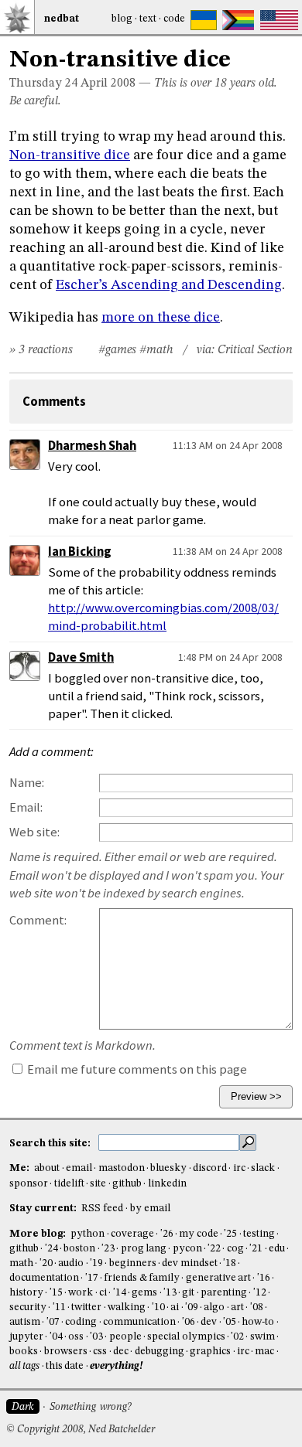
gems (144, 1293)
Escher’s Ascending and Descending (169, 285)
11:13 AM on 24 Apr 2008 (228, 445)
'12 (259, 1293)
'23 (108, 1249)
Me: (20, 1168)
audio (71, 1263)
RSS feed (102, 1209)
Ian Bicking (80, 551)
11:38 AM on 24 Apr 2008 (228, 551)
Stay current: (44, 1209)
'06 (188, 1322)
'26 (166, 1234)
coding (81, 1322)
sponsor (28, 1184)
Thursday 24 (43, 83)
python (87, 1234)
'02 (237, 1337)
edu (277, 1249)
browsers (66, 1352)
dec (121, 1352)
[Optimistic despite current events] (279, 20)
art (237, 1307)
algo (214, 1307)
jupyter (26, 1337)
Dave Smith (81, 657)
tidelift (69, 1184)
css (100, 1352)
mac (264, 1352)
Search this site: (51, 1143)
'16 (263, 1278)
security (27, 1307)
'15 (56, 1293)
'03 (96, 1337)
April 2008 (108, 83)
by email (150, 1209)
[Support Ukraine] (203, 20)
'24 (51, 1249)
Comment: (38, 920)
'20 (46, 1263)
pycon (187, 1249)
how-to (258, 1322)
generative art (218, 1278)
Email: (26, 807)
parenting (224, 1293)
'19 (96, 1263)
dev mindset (189, 1263)
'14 (119, 1293)
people (125, 1337)
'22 (214, 1249)
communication (139, 1322)
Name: (26, 783)
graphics (210, 1352)
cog (235, 1249)
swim (262, 1337)
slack (263, 1168)
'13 (170, 1293)
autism (24, 1322)
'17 (91, 1278)
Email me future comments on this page (136, 1069)
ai (174, 1307)
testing (259, 1234)
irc (239, 1168)
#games (117, 350)
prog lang (143, 1249)
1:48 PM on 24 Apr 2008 (230, 657)
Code (174, 19)
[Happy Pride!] (238, 20)
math (21, 1263)
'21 (256, 1249)
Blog (122, 19)
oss (76, 1337)
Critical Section (255, 350)
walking (127, 1307)
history (26, 1293)
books (23, 1352)
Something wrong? (90, 1407)
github (127, 1184)
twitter (86, 1307)
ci (103, 1293)
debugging (159, 1352)
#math (156, 350)
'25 (230, 1234)
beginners (132, 1263)
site (98, 1184)
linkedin (167, 1184)
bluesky (168, 1168)
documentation (44, 1278)
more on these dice (160, 318)
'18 (229, 1263)
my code (198, 1234)
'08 (256, 1307)
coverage (132, 1234)
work (80, 1293)
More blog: (38, 1234)
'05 (229, 1322)
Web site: (34, 832)
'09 (191, 1307)
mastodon (121, 1168)
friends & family (142, 1278)
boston (79, 1249)
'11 (59, 1307)
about (47, 1168)
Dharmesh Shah (92, 446)
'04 (56, 1337)
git (188, 1293)
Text (147, 19)
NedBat (61, 19)
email (79, 1168)
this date (65, 1366)
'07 (53, 1322)
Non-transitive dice (69, 155)
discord (210, 1168)
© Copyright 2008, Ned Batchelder (80, 1430)
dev (209, 1322)
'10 (158, 1307)
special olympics (186, 1337)
